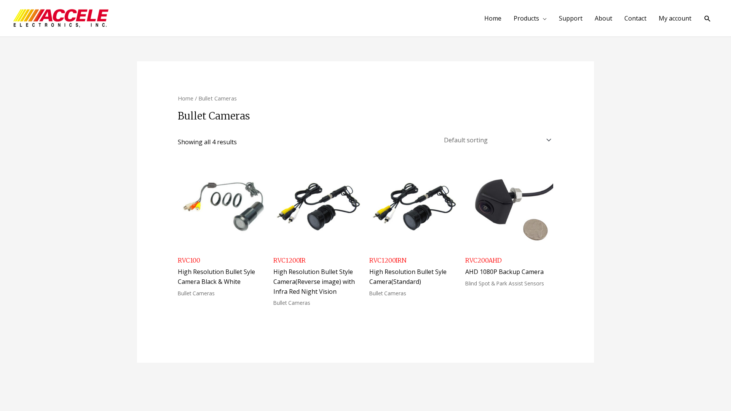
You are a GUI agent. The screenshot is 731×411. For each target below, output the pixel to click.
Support (571, 18)
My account (675, 18)
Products (526, 18)
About (603, 18)
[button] (708, 18)
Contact (635, 18)
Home (492, 18)
